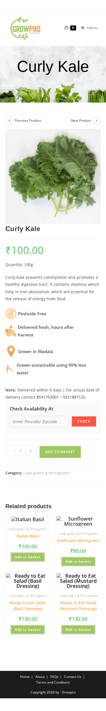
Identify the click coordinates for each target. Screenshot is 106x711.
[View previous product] (9, 121)
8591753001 (47, 397)
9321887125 (74, 397)
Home (25, 676)
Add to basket (60, 451)
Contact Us (72, 676)
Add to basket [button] (28, 557)
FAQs (54, 676)
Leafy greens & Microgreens (46, 472)
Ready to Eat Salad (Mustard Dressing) (78, 605)
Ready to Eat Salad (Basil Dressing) (28, 605)
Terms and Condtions (53, 682)
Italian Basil (28, 536)
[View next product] (97, 121)
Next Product (81, 120)
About (40, 676)
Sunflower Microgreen (78, 540)
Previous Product (28, 120)
